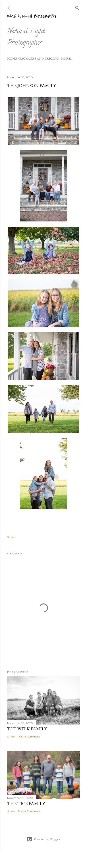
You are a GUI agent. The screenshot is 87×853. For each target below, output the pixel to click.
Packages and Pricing (39, 59)
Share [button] (10, 537)
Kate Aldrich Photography (31, 16)
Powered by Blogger (47, 839)
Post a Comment (29, 736)
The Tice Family (26, 803)
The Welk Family (27, 729)
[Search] (77, 7)
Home (12, 59)
